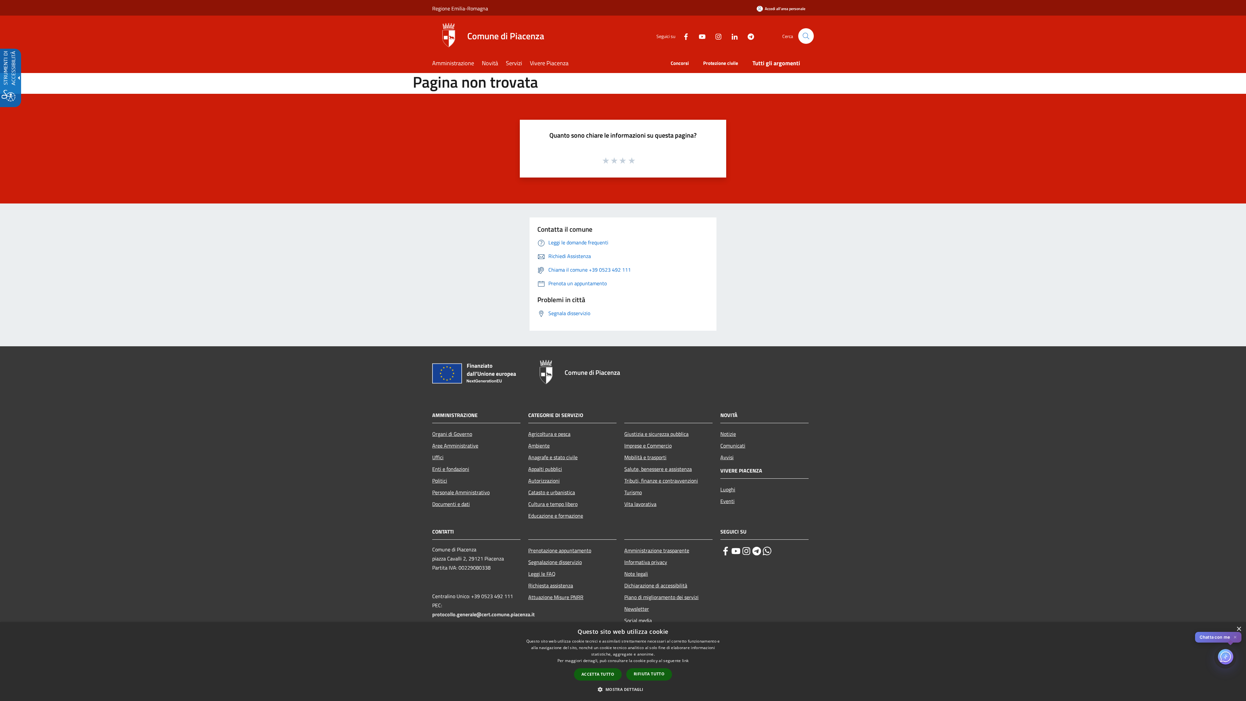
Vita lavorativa (640, 504)
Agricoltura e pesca (549, 434)
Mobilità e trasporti (645, 457)
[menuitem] (457, 64)
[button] (806, 36)
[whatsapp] (767, 551)
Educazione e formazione (555, 516)
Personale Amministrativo (461, 492)
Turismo (633, 492)
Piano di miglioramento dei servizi (661, 597)
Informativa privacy (645, 562)
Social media (638, 620)
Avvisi (727, 457)
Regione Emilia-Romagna (460, 8)
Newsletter (636, 609)
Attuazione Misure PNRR (555, 597)
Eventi (727, 501)
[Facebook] (683, 35)
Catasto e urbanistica (551, 492)
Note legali (636, 574)
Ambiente (539, 445)
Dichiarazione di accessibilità (655, 585)
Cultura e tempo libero (553, 504)
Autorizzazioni (544, 481)
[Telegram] (748, 35)
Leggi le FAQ (542, 574)
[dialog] (623, 661)
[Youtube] (699, 35)
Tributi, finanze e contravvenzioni (661, 481)
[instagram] (746, 551)
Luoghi (727, 489)
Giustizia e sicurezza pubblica (656, 434)
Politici (439, 481)
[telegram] (756, 551)
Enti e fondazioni (450, 469)
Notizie (728, 434)
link (685, 660)
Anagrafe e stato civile (553, 457)
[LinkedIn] (732, 35)
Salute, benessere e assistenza (658, 469)
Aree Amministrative (455, 445)
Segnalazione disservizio (555, 562)
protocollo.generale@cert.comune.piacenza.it (483, 614)
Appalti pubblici (545, 469)
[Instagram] (715, 35)
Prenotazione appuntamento (559, 550)
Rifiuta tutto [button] (649, 674)
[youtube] (736, 551)
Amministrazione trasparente (656, 550)
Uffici (438, 457)
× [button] (1238, 629)
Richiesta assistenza (550, 585)
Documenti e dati (451, 504)
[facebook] (725, 551)
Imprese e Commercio (648, 445)
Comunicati (732, 445)
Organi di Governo (452, 434)
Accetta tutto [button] (597, 674)
